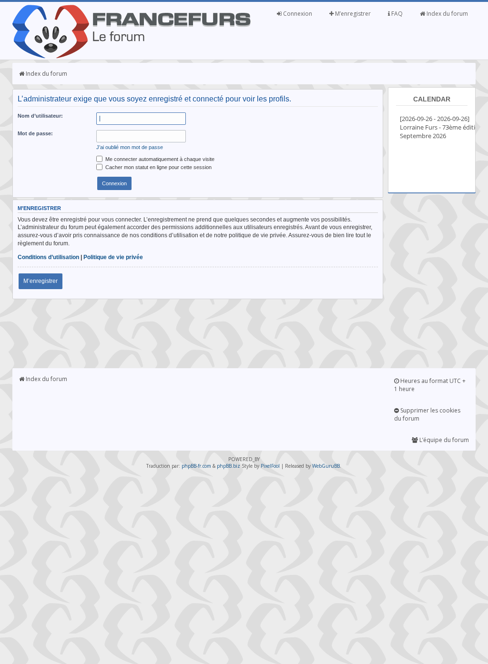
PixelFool (270, 466)
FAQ (396, 14)
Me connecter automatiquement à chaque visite (159, 159)
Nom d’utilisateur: (40, 116)
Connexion (297, 14)
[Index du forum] (131, 56)
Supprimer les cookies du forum (427, 414)
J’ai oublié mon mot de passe (129, 147)
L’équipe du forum (443, 440)
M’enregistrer (352, 14)
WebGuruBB (326, 466)
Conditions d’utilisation (48, 257)
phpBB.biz (228, 466)
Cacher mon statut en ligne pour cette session (158, 167)
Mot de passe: (35, 133)
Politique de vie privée (113, 257)
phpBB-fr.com (196, 466)
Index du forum (446, 14)
